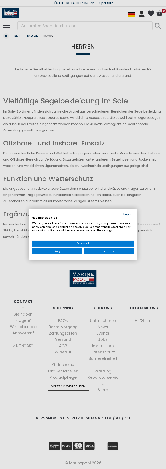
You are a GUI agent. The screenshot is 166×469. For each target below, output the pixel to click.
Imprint (128, 214)
